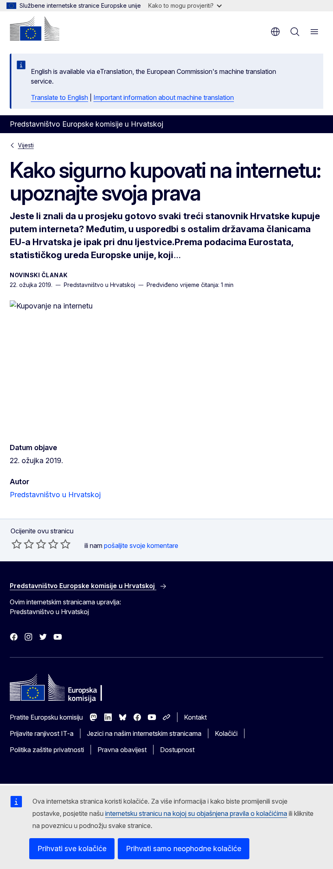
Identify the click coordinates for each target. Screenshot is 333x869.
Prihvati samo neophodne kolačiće (183, 848)
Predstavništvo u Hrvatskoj (55, 494)
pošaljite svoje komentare (141, 545)
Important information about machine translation (163, 97)
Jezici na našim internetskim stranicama (144, 733)
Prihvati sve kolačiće (71, 848)
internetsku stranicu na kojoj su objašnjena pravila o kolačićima (196, 813)
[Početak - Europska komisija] (34, 28)
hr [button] (275, 32)
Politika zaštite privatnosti (47, 750)
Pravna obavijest (122, 750)
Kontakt (195, 717)
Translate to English (59, 97)
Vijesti (26, 145)
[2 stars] (23, 544)
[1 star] (17, 544)
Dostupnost (177, 750)
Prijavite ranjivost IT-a (42, 733)
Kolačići (226, 733)
